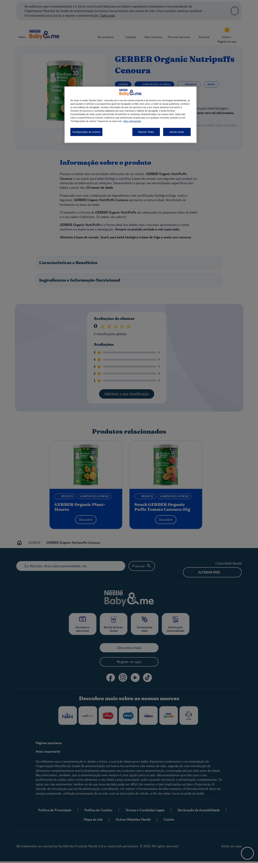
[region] (130, 114)
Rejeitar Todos (146, 131)
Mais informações (132, 121)
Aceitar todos (176, 131)
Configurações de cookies (86, 131)
